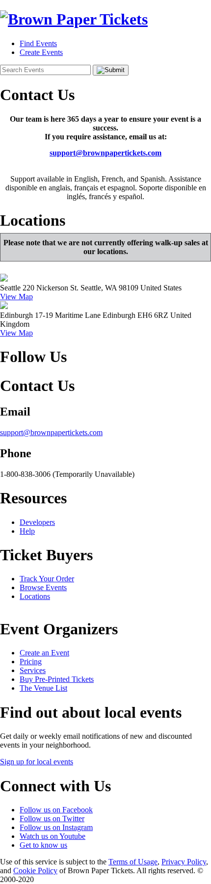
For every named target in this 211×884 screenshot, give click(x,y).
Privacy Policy (183, 862)
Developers (37, 522)
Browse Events (43, 587)
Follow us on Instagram (56, 827)
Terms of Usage (133, 862)
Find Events (38, 43)
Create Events (41, 52)
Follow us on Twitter (52, 818)
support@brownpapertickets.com (105, 153)
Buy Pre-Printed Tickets (57, 679)
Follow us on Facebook (56, 810)
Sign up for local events (36, 761)
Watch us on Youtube (52, 836)
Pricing (31, 661)
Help (27, 531)
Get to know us (43, 845)
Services (33, 670)
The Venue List (43, 688)
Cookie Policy (35, 870)
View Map (16, 296)
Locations (35, 596)
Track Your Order (47, 578)
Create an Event (44, 653)
